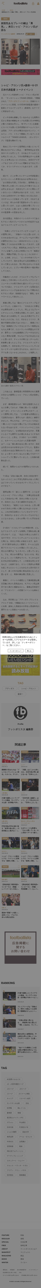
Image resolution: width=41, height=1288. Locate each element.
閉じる (29, 651)
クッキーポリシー (16, 651)
